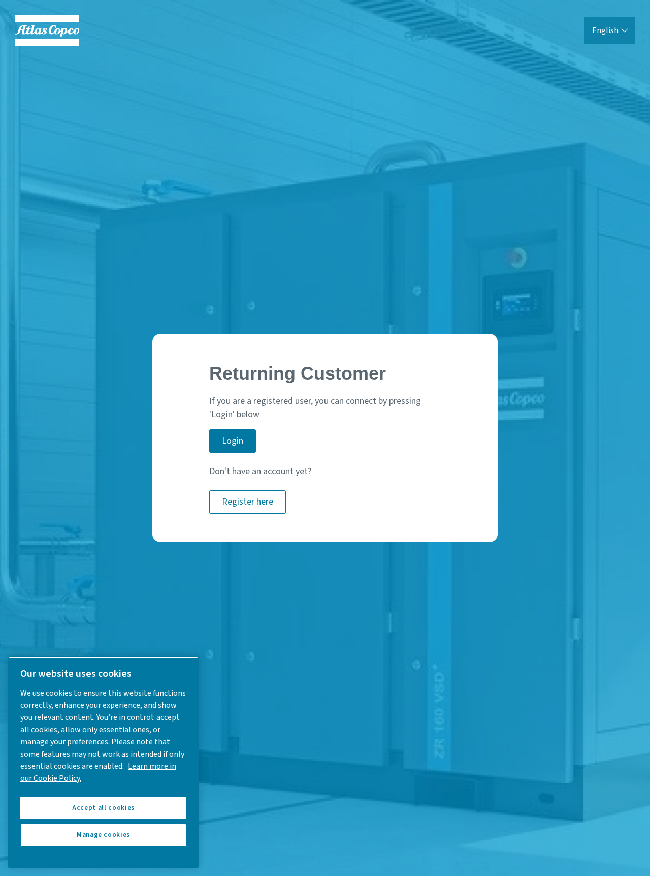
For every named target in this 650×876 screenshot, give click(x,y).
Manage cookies (103, 835)
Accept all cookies (103, 807)
